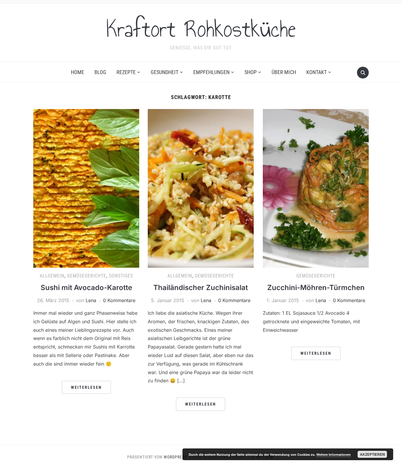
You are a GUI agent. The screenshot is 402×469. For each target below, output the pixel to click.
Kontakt (316, 72)
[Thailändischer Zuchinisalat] (201, 188)
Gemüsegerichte (86, 276)
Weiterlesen (86, 387)
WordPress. (176, 457)
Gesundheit (164, 72)
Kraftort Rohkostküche (201, 29)
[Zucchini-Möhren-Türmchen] (316, 188)
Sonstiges (121, 276)
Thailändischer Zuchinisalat (200, 287)
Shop (251, 72)
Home (77, 72)
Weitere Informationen (333, 454)
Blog (100, 72)
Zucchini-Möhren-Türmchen (316, 287)
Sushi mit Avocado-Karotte (86, 287)
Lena (91, 300)
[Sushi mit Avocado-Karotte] (86, 188)
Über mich (284, 72)
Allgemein (52, 276)
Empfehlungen (211, 72)
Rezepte (126, 72)
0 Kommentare (119, 300)
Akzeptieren (372, 454)
